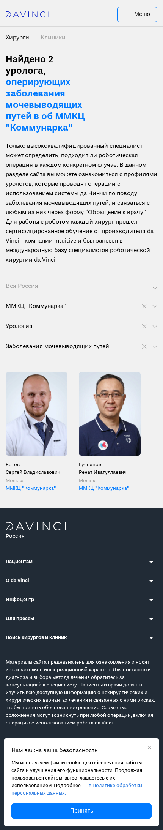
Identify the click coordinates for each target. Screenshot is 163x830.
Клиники (53, 38)
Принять (81, 811)
